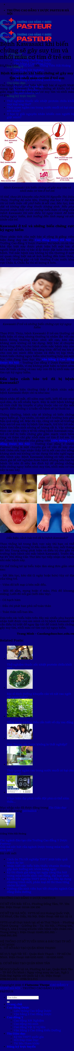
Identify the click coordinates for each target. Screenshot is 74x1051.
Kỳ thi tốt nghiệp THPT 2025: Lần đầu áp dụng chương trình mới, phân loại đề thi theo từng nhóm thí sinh (39, 882)
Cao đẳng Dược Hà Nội (53, 240)
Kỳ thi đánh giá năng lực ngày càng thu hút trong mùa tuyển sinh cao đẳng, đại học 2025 (38, 874)
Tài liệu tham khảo (26, 1043)
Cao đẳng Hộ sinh (26, 1023)
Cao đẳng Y (15, 1017)
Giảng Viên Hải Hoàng (55, 65)
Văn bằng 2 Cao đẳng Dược (32, 63)
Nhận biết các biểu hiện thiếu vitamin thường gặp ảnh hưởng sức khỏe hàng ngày (38, 867)
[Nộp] (8, 1002)
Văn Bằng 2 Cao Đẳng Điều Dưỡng (37, 1030)
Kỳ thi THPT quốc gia (29, 1036)
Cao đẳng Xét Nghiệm (29, 70)
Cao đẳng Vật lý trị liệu (29, 1027)
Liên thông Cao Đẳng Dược (32, 1010)
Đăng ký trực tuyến (21, 96)
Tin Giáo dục (16, 83)
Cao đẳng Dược (18, 1007)
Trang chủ (14, 1004)
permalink (30, 810)
